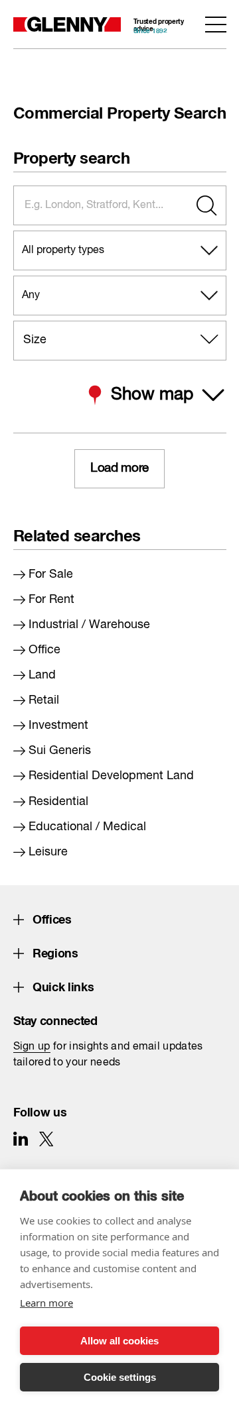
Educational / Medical (87, 827)
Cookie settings (120, 1377)
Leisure (48, 852)
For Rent (51, 600)
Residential (58, 802)
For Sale (51, 574)
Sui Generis (60, 751)
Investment (58, 725)
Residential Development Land (111, 776)
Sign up (31, 1047)
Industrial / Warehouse (89, 625)
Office (44, 650)
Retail (44, 700)
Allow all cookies (119, 1340)
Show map (152, 395)
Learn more (46, 1302)
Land (42, 675)
